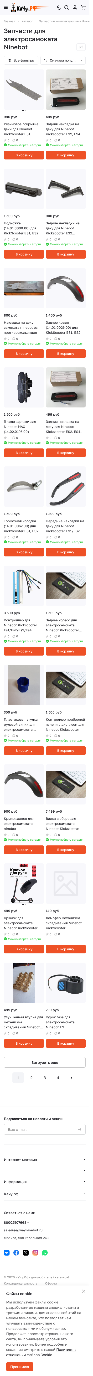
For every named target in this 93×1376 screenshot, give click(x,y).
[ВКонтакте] (7, 1253)
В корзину (24, 155)
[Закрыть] (84, 1291)
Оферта (51, 1283)
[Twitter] (26, 1253)
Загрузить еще (44, 1062)
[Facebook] (16, 1253)
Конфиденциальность (20, 1283)
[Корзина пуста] (83, 7)
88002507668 (15, 1222)
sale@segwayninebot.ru (23, 1230)
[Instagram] (35, 1253)
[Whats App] (45, 1253)
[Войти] (74, 7)
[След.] (71, 1077)
